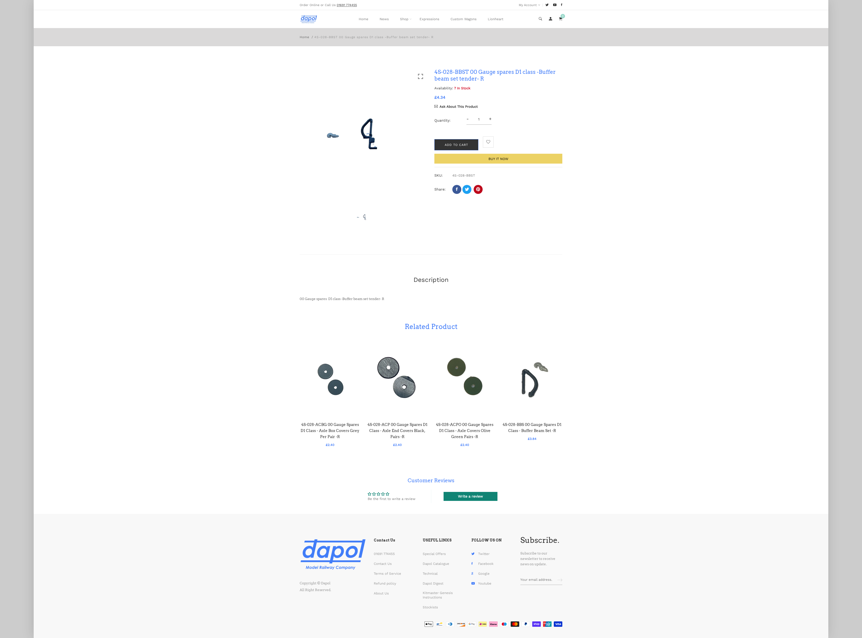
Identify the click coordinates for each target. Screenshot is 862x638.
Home (363, 19)
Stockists (430, 607)
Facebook (486, 564)
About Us (381, 593)
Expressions (429, 19)
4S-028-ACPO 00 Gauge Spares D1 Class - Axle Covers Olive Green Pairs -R (464, 430)
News (384, 19)
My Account (528, 5)
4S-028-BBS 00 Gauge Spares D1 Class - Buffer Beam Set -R (532, 427)
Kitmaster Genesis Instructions (438, 595)
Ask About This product (459, 107)
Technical (430, 574)
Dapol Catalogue (436, 564)
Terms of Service (387, 574)
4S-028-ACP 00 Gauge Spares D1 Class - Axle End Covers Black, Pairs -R (397, 430)
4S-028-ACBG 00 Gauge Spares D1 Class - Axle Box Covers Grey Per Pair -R (330, 430)
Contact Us (383, 564)
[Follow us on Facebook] (456, 189)
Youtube (484, 583)
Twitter (484, 554)
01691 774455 (384, 554)
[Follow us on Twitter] (466, 189)
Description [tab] (431, 279)
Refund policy (385, 583)
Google (484, 574)
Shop (404, 19)
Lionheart (495, 19)
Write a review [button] (470, 496)
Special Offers (434, 554)
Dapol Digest (433, 583)
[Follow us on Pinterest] (478, 189)
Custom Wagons (464, 19)
